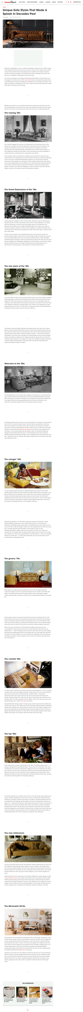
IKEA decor (22, 950)
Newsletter (78, 2)
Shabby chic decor (13, 878)
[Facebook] (66, 2)
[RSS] (70, 2)
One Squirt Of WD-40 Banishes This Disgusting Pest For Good (46, 1001)
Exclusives (22, 2)
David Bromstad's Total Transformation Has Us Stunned (22, 1000)
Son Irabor (6, 17)
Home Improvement (32, 2)
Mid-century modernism (26, 429)
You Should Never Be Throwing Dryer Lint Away (8, 1000)
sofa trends (28, 80)
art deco (24, 701)
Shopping (60, 2)
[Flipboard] (68, 2)
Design (54, 2)
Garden (41, 2)
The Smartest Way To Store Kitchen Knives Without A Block (33, 1001)
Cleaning (47, 2)
